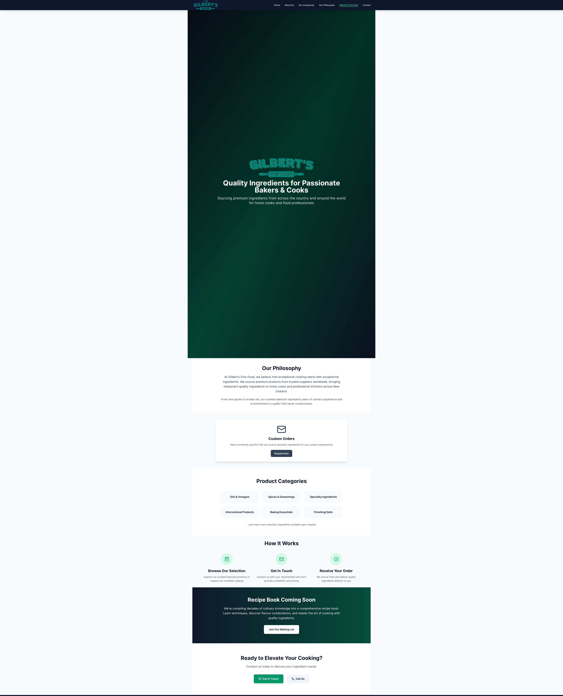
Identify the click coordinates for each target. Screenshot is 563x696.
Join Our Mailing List (281, 629)
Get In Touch (271, 678)
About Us (289, 5)
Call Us (300, 678)
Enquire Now (281, 453)
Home (277, 5)
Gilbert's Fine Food (348, 5)
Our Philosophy (327, 5)
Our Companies (306, 5)
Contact (367, 5)
